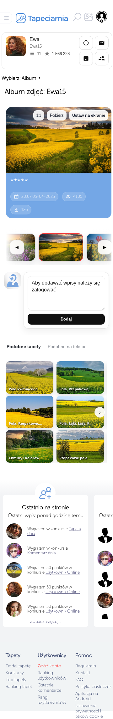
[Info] (86, 43)
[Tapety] (86, 58)
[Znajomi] (102, 58)
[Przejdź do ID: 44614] (61, 247)
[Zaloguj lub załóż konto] (102, 16)
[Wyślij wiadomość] (102, 43)
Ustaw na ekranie (88, 115)
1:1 (38, 115)
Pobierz (56, 115)
